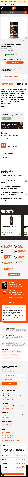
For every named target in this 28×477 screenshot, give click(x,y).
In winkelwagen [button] (19, 234)
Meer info (18, 455)
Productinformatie (7, 84)
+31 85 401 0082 (9, 435)
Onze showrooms (14, 355)
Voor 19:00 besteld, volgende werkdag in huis (10, 4)
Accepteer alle (13, 473)
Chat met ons (8, 432)
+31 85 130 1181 (9, 437)
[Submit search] (25, 12)
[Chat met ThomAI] (12, 125)
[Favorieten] (20, 8)
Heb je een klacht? (9, 443)
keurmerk (8, 69)
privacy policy (9, 451)
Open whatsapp (7, 118)
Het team (11, 351)
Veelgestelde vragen (7, 358)
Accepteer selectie (13, 471)
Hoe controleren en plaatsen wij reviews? (10, 135)
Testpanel (17, 358)
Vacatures (5, 355)
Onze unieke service (14, 274)
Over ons (19, 351)
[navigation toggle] (26, 8)
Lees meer (11, 302)
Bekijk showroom (7, 399)
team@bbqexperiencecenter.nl (12, 440)
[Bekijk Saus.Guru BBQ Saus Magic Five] (11, 225)
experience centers (19, 56)
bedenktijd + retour (8, 66)
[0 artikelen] (2, 8)
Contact (4, 351)
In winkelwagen (15, 62)
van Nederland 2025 (9, 71)
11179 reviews (21, 307)
